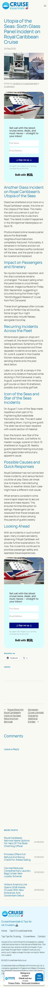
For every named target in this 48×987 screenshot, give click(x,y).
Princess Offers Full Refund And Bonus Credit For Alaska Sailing (17, 857)
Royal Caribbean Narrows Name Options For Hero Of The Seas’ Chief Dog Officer (17, 841)
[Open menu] (45, 5)
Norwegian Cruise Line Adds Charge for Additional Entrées (36, 715)
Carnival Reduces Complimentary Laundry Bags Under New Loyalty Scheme (17, 872)
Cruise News (9, 86)
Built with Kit (24, 174)
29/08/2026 (39, 842)
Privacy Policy (14, 983)
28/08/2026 (39, 890)
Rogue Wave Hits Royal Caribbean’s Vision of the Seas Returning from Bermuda (13, 715)
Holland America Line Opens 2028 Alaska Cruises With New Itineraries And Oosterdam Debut (15, 890)
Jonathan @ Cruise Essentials (25, 83)
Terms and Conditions (30, 983)
